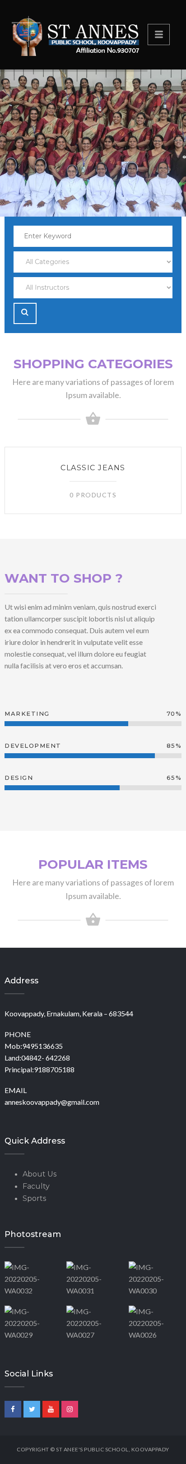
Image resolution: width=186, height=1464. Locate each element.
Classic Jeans (93, 467)
